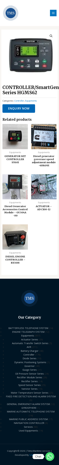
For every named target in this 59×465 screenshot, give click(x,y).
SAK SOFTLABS (36, 454)
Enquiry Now (19, 108)
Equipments (31, 100)
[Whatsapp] (49, 456)
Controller (19, 100)
